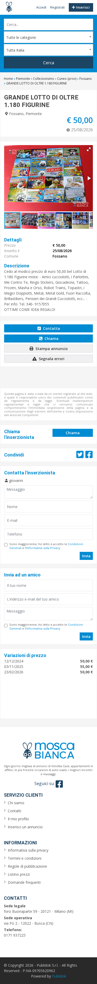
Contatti (14, 810)
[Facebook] (59, 784)
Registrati (57, 7)
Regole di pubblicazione (27, 866)
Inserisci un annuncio (25, 826)
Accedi (41, 7)
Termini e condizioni (24, 858)
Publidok (59, 976)
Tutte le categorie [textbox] (21, 37)
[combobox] (48, 37)
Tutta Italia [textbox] (15, 50)
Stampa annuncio (51, 348)
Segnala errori (51, 358)
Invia (86, 555)
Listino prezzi (19, 874)
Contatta (51, 328)
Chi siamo (16, 802)
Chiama (50, 338)
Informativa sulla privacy (28, 850)
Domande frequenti (24, 882)
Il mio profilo (18, 818)
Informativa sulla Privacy (43, 548)
